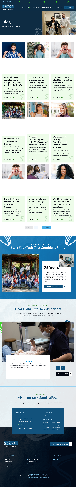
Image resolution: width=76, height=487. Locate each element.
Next (46, 227)
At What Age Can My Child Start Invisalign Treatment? (62, 80)
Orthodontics (35, 7)
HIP (48, 477)
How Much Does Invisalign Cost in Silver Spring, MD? (36, 80)
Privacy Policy (28, 476)
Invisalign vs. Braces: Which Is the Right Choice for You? (37, 201)
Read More (8, 97)
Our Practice (25, 7)
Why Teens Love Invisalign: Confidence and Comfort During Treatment (60, 142)
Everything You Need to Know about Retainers (13, 141)
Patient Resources (46, 7)
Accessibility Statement (37, 476)
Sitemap (22, 476)
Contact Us (57, 7)
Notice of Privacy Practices (49, 476)
